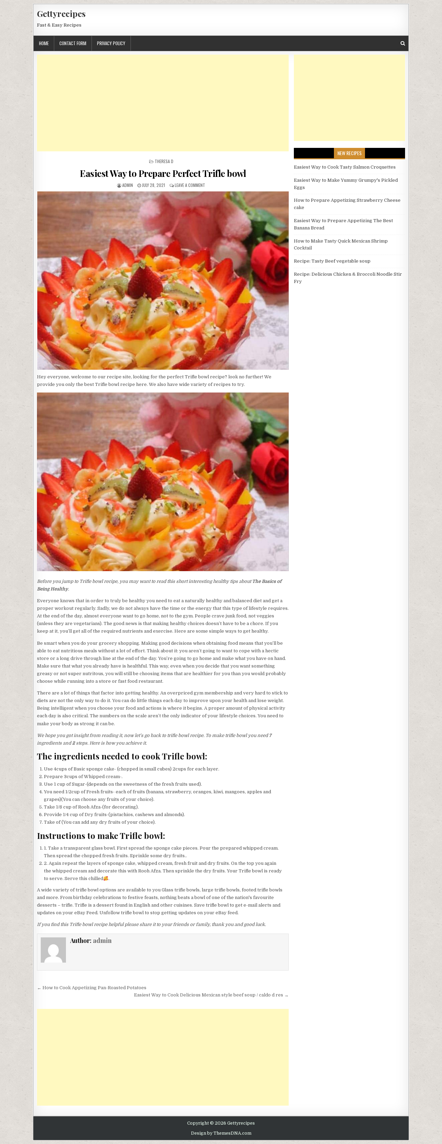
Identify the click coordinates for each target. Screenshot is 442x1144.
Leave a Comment (190, 185)
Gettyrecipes (61, 13)
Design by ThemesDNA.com (221, 1133)
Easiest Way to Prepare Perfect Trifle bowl (163, 173)
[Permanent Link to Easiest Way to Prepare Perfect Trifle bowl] (163, 280)
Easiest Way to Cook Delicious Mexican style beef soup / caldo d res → (211, 995)
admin (127, 185)
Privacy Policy (111, 43)
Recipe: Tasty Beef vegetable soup (332, 261)
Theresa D (164, 161)
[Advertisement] (163, 103)
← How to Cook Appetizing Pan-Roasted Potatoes (91, 987)
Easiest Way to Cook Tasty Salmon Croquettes (345, 167)
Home (44, 43)
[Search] (403, 43)
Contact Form (72, 43)
